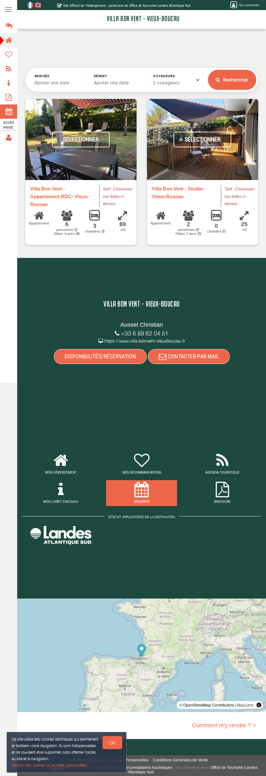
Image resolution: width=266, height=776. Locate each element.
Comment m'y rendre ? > (224, 725)
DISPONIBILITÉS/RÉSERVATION (100, 356)
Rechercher (235, 79)
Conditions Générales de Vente (180, 760)
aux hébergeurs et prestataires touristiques (135, 767)
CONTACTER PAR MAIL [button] (192, 356)
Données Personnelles (128, 760)
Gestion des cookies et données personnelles (49, 765)
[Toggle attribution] (259, 705)
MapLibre (245, 705)
